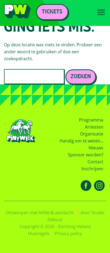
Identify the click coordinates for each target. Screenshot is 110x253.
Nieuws (96, 148)
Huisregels (38, 233)
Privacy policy (68, 233)
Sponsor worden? (85, 155)
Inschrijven (92, 169)
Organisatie (91, 134)
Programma (91, 120)
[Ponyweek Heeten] (17, 13)
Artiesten (94, 127)
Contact (95, 162)
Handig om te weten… (81, 141)
